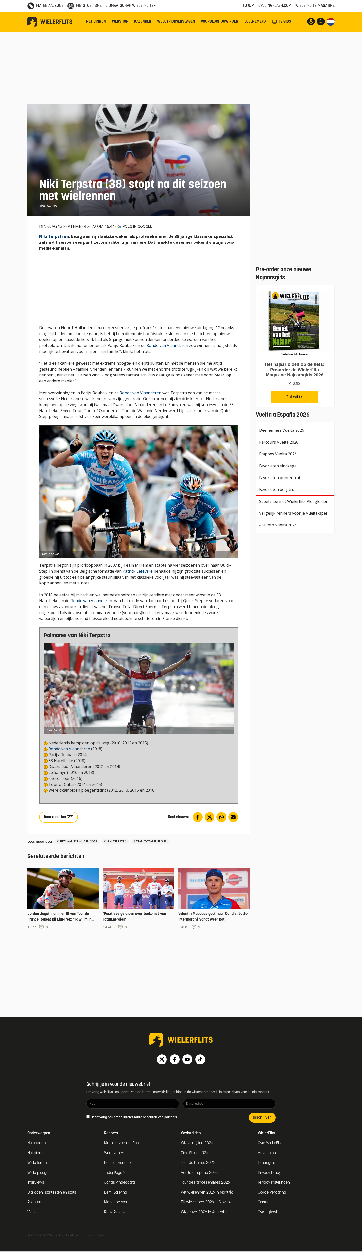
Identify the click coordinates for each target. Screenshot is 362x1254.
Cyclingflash (268, 1212)
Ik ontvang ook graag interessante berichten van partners (134, 1117)
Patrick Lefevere (138, 571)
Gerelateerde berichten (55, 857)
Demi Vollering (115, 1193)
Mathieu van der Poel (121, 1143)
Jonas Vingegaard (119, 1183)
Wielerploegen (38, 1173)
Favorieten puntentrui (279, 477)
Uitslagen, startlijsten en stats (51, 1193)
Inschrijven (262, 1118)
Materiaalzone (49, 6)
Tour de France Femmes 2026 (205, 1183)
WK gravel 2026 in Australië (204, 1212)
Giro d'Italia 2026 (194, 1153)
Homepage (36, 1143)
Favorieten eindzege (277, 465)
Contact (264, 1202)
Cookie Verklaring (272, 1193)
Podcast (34, 1202)
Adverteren (267, 1153)
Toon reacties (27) (58, 817)
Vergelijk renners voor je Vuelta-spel (293, 513)
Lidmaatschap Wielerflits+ (131, 6)
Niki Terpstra (52, 236)
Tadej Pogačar (116, 1173)
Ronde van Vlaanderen (167, 345)
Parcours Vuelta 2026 (278, 442)
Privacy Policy (269, 1173)
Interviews (35, 1183)
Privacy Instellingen (274, 1183)
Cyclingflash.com (274, 6)
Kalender (142, 22)
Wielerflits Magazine (315, 6)
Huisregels (266, 1163)
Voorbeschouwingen (219, 22)
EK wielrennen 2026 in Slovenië (206, 1202)
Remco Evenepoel (118, 1163)
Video (31, 1212)
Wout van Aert (116, 1153)
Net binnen (96, 22)
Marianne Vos (115, 1202)
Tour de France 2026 (198, 1163)
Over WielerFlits (270, 1143)
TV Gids (285, 22)
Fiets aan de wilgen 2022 (78, 841)
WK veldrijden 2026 (197, 1143)
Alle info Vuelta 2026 (278, 525)
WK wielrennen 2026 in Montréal (207, 1193)
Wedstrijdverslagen (176, 22)
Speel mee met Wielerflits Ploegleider (293, 501)
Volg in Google (137, 226)
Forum (248, 6)
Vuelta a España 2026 (199, 1173)
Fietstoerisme (89, 6)
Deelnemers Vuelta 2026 (281, 430)
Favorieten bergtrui (277, 489)
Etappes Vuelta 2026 (278, 454)
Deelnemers (255, 22)
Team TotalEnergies (151, 841)
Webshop (120, 22)
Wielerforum (37, 1163)
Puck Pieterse (115, 1212)
